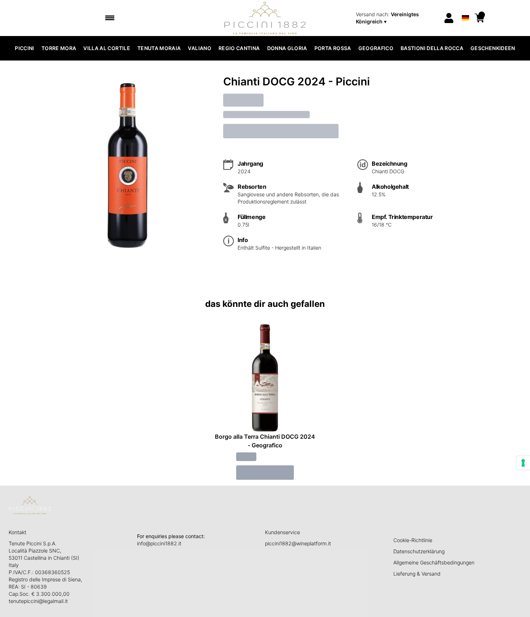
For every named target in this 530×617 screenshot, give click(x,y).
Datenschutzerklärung (419, 551)
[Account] (449, 18)
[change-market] (397, 18)
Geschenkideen (493, 48)
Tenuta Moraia (159, 48)
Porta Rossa (332, 48)
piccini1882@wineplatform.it (298, 543)
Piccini (24, 48)
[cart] (479, 18)
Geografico (376, 48)
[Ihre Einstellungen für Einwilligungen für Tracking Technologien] (523, 463)
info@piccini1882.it (159, 543)
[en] (465, 8)
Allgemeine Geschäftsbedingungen (433, 562)
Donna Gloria (287, 48)
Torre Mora (58, 48)
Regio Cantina (239, 48)
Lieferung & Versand (417, 574)
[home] (265, 18)
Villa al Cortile (106, 48)
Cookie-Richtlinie (412, 540)
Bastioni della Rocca (432, 48)
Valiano (199, 48)
